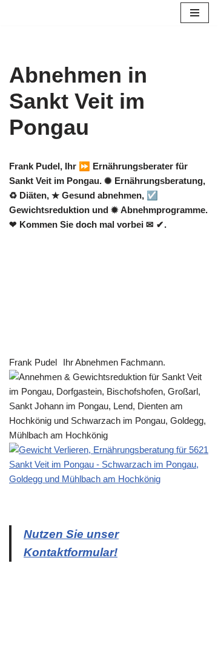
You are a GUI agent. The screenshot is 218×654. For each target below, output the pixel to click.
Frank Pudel (33, 362)
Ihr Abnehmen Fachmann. (114, 362)
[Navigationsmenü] (194, 12)
